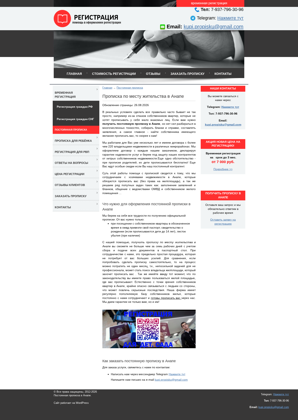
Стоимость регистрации (114, 73)
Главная (74, 73)
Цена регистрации (69, 174)
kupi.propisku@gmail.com (213, 27)
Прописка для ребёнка (73, 140)
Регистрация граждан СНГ (75, 119)
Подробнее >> (223, 169)
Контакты (223, 73)
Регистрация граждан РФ (75, 106)
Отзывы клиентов (70, 185)
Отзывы (153, 73)
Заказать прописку (187, 73)
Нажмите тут (230, 17)
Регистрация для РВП (72, 152)
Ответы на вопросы (71, 162)
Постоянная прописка (130, 87)
